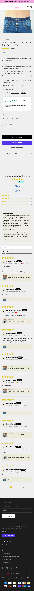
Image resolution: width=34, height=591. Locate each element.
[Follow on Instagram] (7, 568)
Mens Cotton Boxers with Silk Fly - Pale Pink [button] (19, 277)
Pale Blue (23, 93)
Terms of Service (6, 559)
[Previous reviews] (3, 104)
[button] (6, 48)
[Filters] (3, 252)
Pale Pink (16, 93)
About (3, 548)
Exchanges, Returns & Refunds (10, 556)
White (12, 93)
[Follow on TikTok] (16, 568)
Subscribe (8, 516)
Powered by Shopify (24, 577)
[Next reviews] (31, 104)
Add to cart (17, 137)
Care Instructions (6, 545)
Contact (4, 551)
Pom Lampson (7, 39)
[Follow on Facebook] (2, 568)
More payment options (17, 147)
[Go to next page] (26, 487)
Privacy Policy (5, 562)
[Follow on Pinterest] (12, 568)
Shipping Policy (6, 553)
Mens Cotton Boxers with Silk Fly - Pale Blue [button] (19, 321)
